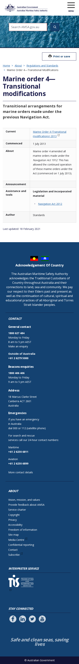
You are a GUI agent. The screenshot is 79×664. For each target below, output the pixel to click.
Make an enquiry (18, 346)
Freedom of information (22, 529)
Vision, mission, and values (24, 499)
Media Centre (16, 540)
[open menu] (71, 5)
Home (6, 65)
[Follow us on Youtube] (42, 618)
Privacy (12, 519)
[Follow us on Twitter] (32, 618)
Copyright (14, 515)
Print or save (61, 56)
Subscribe (14, 554)
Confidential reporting (21, 544)
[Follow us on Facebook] (12, 618)
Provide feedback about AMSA (26, 504)
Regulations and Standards (42, 65)
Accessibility (15, 524)
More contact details (20, 472)
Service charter (17, 509)
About (18, 65)
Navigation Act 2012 (50, 204)
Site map (13, 534)
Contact (13, 549)
